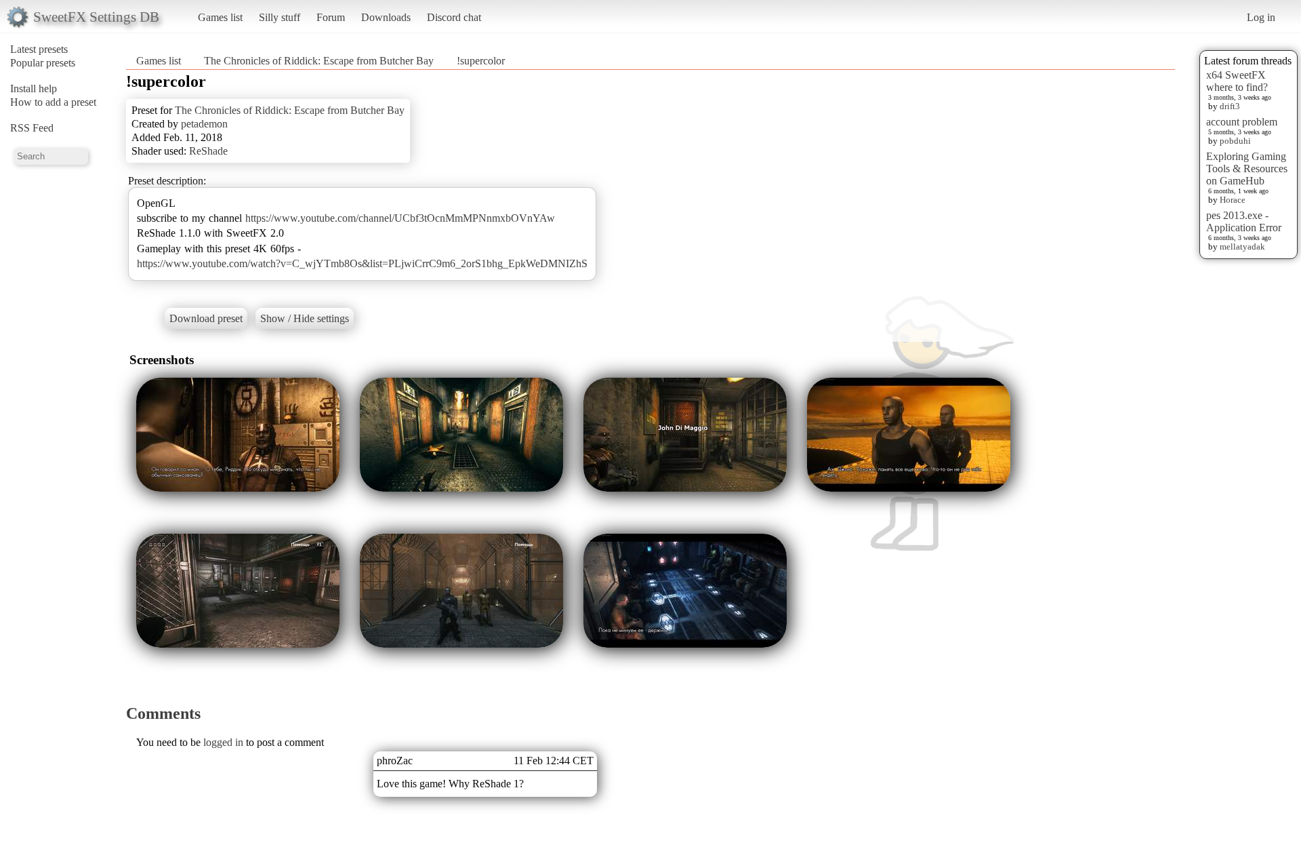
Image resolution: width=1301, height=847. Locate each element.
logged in (223, 742)
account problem (1241, 121)
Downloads (386, 17)
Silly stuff (279, 17)
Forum (330, 17)
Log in (1261, 17)
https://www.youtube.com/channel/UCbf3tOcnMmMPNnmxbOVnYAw (400, 218)
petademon (204, 124)
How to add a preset (53, 102)
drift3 (1230, 106)
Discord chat (454, 17)
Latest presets (39, 49)
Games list (220, 17)
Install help (33, 88)
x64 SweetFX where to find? (1237, 81)
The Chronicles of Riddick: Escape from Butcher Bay (319, 60)
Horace (1232, 200)
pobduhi (1235, 141)
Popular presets (42, 62)
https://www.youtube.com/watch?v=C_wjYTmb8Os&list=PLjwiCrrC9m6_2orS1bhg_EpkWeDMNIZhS (362, 263)
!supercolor (481, 60)
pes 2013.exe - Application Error (1243, 221)
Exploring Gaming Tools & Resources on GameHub (1246, 168)
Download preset (206, 318)
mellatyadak (1242, 246)
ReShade (208, 151)
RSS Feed (32, 128)
